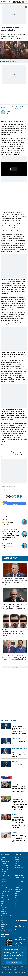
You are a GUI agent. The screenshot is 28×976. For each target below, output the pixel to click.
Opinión (5, 516)
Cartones (3, 885)
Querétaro (17, 865)
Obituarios (18, 885)
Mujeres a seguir (5, 861)
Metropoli (4, 877)
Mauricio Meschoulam (9, 529)
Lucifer (5, 489)
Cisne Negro (4, 932)
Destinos (3, 909)
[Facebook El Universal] (19, 923)
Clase (2, 918)
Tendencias (4, 897)
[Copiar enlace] (18, 496)
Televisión (4, 107)
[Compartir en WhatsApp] (12, 496)
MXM (2, 901)
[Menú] (26, 2)
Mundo (3, 873)
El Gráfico (17, 891)
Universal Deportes (6, 889)
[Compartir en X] (9, 496)
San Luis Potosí (19, 867)
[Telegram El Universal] (15, 923)
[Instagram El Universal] (20, 926)
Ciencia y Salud (5, 899)
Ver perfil (9, 113)
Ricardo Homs (7, 520)
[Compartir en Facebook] (7, 496)
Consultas (4, 913)
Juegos (17, 899)
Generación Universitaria (18, 888)
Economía (4, 887)
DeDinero (17, 895)
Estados (3, 879)
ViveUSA (17, 897)
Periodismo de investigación (5, 864)
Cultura (3, 893)
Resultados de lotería (19, 906)
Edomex (17, 857)
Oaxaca (17, 859)
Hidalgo (17, 863)
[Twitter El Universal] (23, 923)
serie (11, 489)
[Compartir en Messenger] (15, 496)
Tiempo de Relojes (6, 930)
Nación (3, 857)
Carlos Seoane (7, 543)
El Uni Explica (5, 867)
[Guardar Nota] (21, 496)
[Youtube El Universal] (16, 926)
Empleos (17, 883)
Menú (2, 905)
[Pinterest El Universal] (23, 926)
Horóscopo (18, 903)
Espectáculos (5, 891)
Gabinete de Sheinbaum (4, 870)
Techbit (3, 903)
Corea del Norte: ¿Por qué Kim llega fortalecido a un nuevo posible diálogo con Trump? (11, 535)
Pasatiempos (18, 901)
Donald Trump (5, 875)
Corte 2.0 (3, 859)
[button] (17, 2)
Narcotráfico (4, 881)
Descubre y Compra (20, 877)
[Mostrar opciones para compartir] (26, 7)
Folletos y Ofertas (20, 879)
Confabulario (4, 895)
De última (4, 907)
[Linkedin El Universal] (15, 929)
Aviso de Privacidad (15, 958)
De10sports (18, 893)
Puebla (17, 861)
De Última (4, 924)
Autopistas (4, 911)
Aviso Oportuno (19, 881)
